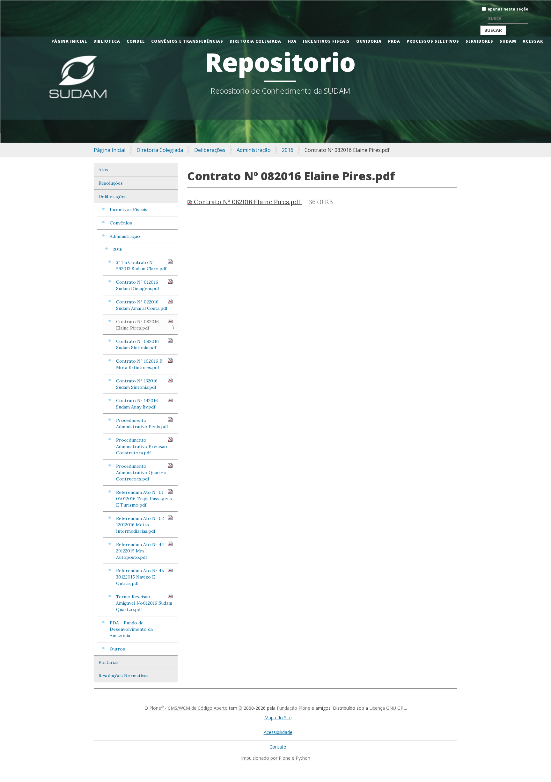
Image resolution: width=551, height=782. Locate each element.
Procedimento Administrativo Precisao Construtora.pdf (141, 446)
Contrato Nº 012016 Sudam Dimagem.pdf (137, 285)
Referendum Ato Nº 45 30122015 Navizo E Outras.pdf (140, 577)
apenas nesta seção (508, 9)
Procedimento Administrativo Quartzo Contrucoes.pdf (141, 472)
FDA (292, 41)
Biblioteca (106, 41)
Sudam (508, 41)
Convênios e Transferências (187, 41)
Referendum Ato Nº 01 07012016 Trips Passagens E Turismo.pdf (144, 498)
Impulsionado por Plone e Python (275, 758)
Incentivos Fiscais (326, 41)
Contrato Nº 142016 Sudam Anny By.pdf (137, 404)
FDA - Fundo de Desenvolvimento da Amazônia (131, 629)
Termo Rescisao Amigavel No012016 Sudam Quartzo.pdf (144, 603)
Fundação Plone (293, 708)
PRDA (394, 41)
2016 (287, 149)
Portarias (109, 662)
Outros (117, 649)
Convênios (121, 223)
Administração (254, 149)
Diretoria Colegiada (255, 41)
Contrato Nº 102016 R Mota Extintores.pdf (139, 364)
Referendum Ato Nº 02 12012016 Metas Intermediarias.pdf (140, 524)
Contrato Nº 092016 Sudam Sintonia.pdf (137, 344)
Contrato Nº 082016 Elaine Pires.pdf (137, 325)
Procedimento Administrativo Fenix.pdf (142, 423)
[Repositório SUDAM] (11, 4)
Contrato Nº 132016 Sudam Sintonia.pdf (137, 384)
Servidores (479, 41)
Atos (103, 170)
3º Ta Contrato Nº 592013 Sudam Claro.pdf (141, 265)
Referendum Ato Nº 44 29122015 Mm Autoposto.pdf (140, 551)
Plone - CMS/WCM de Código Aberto (188, 708)
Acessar (533, 41)
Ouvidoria (369, 41)
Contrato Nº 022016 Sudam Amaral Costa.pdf (141, 305)
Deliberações (209, 149)
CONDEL (136, 41)
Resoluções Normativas (124, 676)
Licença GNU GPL (387, 708)
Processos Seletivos (433, 41)
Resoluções (111, 183)
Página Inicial (69, 41)
